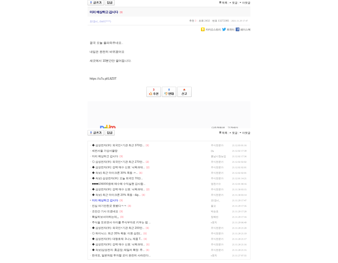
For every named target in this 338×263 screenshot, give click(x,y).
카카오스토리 (213, 29)
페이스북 (245, 29)
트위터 (230, 29)
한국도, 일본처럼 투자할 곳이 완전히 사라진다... (121, 255)
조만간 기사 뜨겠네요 (105, 211)
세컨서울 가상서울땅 (104, 150)
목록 (224, 2)
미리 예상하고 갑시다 (105, 156)
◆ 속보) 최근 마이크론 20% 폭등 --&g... (116, 194)
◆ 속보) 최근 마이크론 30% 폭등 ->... (115, 172)
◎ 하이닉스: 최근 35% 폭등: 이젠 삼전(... (117, 233)
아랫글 (246, 2)
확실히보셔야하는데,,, (105, 216)
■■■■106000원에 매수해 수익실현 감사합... (118, 183)
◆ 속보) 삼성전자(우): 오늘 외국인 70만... (117, 178)
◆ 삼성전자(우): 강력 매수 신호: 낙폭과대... (118, 167)
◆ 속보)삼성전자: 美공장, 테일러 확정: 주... (118, 250)
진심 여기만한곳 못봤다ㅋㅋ (109, 205)
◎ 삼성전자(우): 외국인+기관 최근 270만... (118, 161)
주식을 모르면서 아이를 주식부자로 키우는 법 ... (121, 222)
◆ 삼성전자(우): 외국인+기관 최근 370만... (118, 145)
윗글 (235, 2)
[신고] (184, 92)
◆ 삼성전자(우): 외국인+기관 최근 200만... (118, 227)
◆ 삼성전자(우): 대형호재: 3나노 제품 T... (117, 239)
